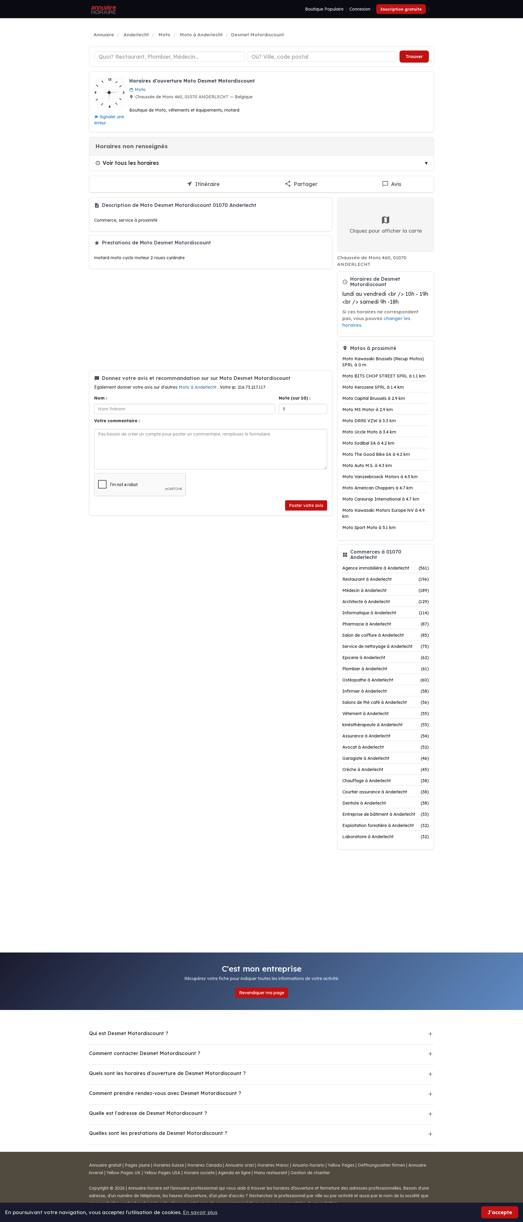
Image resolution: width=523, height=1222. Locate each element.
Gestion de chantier (310, 1172)
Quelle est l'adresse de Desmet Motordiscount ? (148, 1113)
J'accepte (499, 1212)
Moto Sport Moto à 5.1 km (369, 527)
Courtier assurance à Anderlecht (385, 792)
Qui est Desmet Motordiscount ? (128, 1033)
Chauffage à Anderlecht (385, 780)
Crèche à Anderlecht (385, 769)
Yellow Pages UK (124, 1172)
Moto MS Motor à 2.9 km (367, 409)
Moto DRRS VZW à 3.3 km (369, 420)
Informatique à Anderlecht (385, 613)
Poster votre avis (306, 505)
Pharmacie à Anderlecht (385, 624)
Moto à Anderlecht (198, 387)
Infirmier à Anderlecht (385, 691)
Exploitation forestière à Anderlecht (385, 825)
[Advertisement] (210, 319)
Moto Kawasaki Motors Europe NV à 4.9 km (383, 513)
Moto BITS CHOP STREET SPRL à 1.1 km (384, 376)
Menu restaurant (270, 1172)
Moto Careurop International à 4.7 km (380, 499)
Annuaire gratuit (105, 1165)
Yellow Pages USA (162, 1172)
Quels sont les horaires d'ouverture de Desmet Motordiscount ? (167, 1073)
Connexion (359, 9)
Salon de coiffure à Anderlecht (385, 635)
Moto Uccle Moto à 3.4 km (369, 432)
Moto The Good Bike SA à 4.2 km (376, 454)
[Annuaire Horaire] (103, 9)
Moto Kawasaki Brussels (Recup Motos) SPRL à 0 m (383, 362)
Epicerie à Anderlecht (385, 657)
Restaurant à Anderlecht (385, 579)
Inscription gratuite (401, 9)
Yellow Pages (341, 1165)
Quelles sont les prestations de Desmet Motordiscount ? (158, 1133)
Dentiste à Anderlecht (385, 803)
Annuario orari (239, 1165)
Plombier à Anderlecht (385, 668)
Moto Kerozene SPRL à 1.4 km (373, 387)
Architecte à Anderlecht (385, 601)
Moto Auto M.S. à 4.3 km (367, 465)
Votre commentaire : (117, 420)
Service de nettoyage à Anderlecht (385, 646)
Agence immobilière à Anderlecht (385, 568)
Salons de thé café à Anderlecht (385, 702)
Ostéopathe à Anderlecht (385, 680)
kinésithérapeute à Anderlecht (385, 724)
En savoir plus (200, 1212)
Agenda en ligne (234, 1172)
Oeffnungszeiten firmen (381, 1165)
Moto (139, 89)
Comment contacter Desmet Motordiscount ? (144, 1053)
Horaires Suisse (168, 1165)
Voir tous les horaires (131, 162)
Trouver (414, 56)
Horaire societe (199, 1172)
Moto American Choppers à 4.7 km (377, 488)
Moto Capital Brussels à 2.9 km (373, 398)
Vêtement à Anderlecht (385, 713)
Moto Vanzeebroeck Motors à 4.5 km (380, 476)
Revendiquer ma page (261, 992)
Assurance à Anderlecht (385, 736)
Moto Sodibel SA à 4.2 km (368, 443)
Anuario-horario (308, 1165)
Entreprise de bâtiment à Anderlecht (385, 814)
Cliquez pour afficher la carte (386, 230)
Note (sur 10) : (295, 398)
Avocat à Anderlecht (385, 747)
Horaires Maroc (273, 1165)
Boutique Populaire (324, 9)
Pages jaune (137, 1165)
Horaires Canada (204, 1165)
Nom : (100, 398)
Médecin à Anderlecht (385, 590)
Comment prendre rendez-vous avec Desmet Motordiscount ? (165, 1093)
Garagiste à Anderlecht (385, 758)
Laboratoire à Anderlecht (385, 836)
